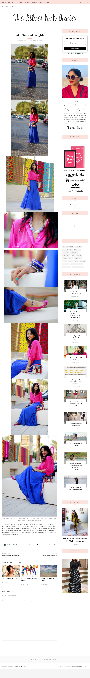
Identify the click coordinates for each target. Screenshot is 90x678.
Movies (65, 258)
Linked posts (66, 255)
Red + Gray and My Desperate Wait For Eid (76, 404)
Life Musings (74, 252)
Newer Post (7, 643)
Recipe (70, 261)
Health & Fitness (44, 2)
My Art (71, 258)
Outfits (10, 2)
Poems (65, 261)
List (73, 255)
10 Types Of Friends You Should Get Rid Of (75, 338)
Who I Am (5, 6)
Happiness (78, 246)
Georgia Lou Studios (77, 666)
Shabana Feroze (12, 544)
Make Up (79, 255)
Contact (12, 6)
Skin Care (65, 264)
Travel (26, 2)
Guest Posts (70, 246)
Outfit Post (78, 258)
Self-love (82, 261)
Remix (76, 261)
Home (4, 2)
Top (86, 666)
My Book (19, 2)
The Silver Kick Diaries (19, 666)
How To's (34, 2)
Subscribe (75, 48)
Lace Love (65, 252)
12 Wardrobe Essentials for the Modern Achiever (75, 539)
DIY (64, 246)
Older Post (52, 643)
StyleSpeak (79, 264)
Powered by (70, 53)
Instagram (77, 249)
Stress (72, 264)
